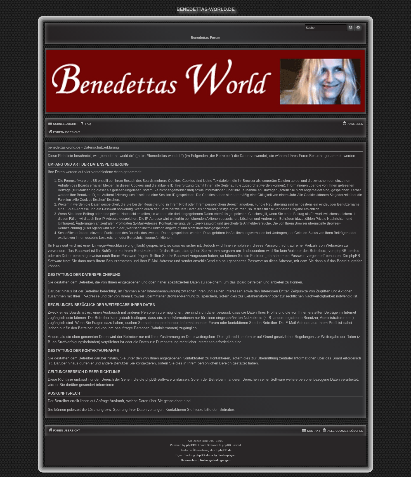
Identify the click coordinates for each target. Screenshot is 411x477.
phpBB (190, 445)
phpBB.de (225, 450)
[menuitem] (85, 124)
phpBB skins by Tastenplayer (216, 455)
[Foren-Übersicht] (205, 81)
